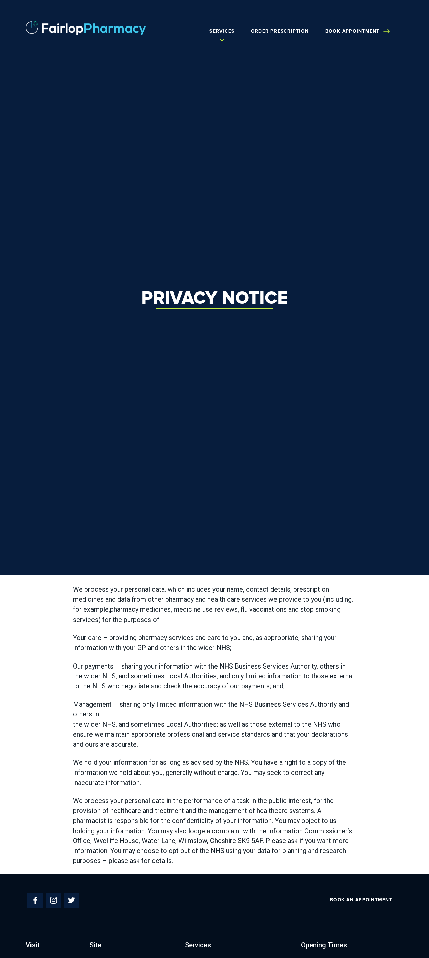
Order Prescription (280, 31)
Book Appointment (352, 31)
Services (221, 31)
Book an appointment (361, 900)
